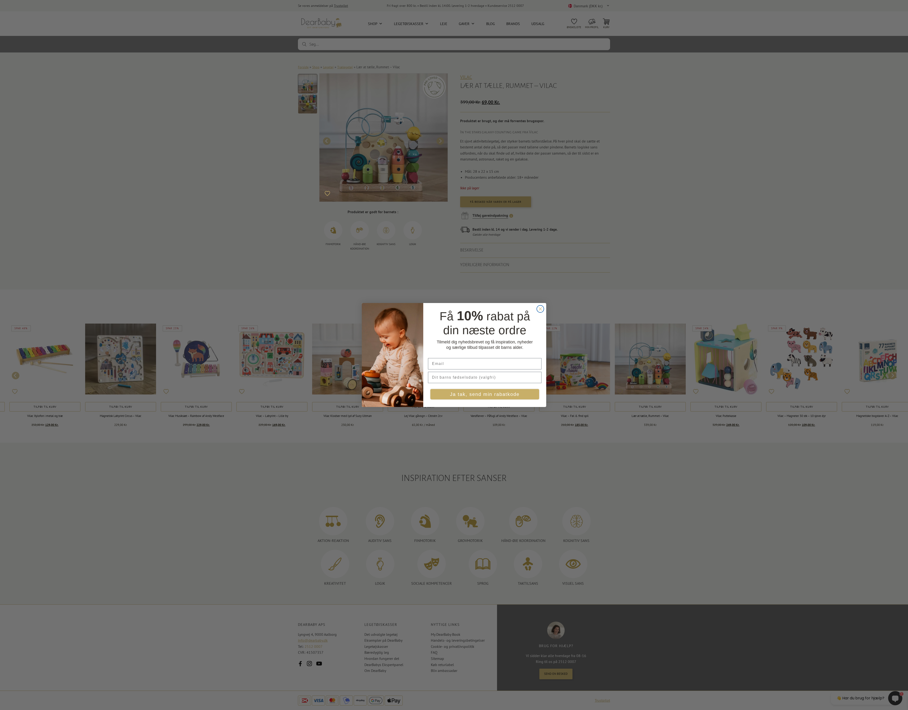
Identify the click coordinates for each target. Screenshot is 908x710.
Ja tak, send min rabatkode (484, 394)
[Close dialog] (540, 308)
